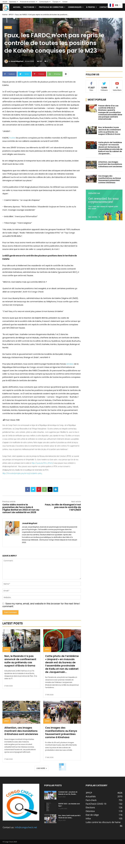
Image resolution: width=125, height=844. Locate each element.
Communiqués (44, 2)
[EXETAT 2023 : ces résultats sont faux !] (50, 807)
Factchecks (12, 2)
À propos (55, 2)
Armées (69, 364)
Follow (104, 82)
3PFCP (11, 14)
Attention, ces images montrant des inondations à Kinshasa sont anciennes (21, 731)
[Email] (50, 489)
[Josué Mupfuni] (6, 61)
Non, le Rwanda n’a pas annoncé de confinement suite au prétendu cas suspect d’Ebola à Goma (20, 660)
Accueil (5, 2)
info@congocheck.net (26, 827)
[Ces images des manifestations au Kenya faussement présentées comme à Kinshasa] (62, 712)
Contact (64, 2)
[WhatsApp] (44, 489)
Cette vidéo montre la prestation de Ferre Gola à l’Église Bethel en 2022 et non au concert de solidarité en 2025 (20, 508)
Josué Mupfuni (16, 61)
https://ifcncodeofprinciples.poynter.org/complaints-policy (22, 473)
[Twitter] (33, 489)
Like (91, 82)
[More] (65, 74)
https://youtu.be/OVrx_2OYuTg (42, 463)
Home (4, 14)
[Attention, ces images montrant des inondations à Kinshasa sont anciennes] (21, 712)
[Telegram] (55, 489)
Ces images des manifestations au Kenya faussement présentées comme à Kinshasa (61, 732)
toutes (12, 137)
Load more (40, 768)
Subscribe (117, 82)
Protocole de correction (27, 2)
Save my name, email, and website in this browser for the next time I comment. (41, 605)
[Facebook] (27, 489)
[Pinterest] (38, 489)
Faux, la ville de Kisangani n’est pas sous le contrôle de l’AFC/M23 (63, 507)
